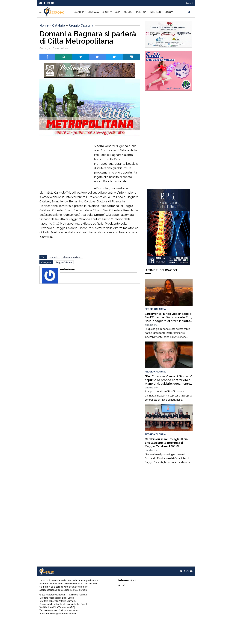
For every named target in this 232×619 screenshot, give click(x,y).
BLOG (168, 11)
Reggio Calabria (81, 25)
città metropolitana (72, 257)
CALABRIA (79, 11)
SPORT (106, 11)
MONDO (128, 11)
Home (44, 25)
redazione (152, 325)
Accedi (189, 3)
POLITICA (141, 11)
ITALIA (116, 11)
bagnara (54, 257)
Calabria (58, 25)
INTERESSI (155, 11)
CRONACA (93, 11)
